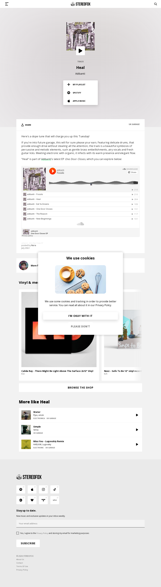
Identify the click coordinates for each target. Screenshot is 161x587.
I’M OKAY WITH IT (80, 316)
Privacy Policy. (103, 305)
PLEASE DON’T (80, 326)
